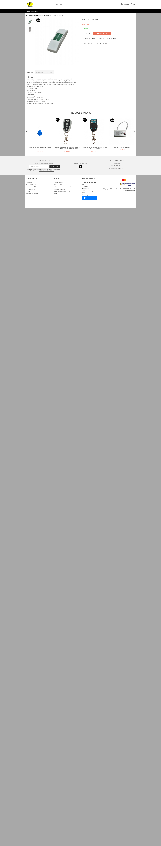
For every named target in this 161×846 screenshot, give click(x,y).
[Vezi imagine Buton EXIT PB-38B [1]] (30, 30)
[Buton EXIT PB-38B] (57, 41)
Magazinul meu (32, 179)
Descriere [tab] (30, 72)
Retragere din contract (32, 193)
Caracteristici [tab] (39, 72)
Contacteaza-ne (90, 198)
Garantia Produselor (59, 189)
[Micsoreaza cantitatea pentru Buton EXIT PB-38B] (83, 33)
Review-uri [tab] (49, 72)
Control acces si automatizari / (43, 15)
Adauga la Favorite (88, 43)
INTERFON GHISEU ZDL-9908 (121, 147)
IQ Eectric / (29, 15)
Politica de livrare (30, 189)
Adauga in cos (102, 33)
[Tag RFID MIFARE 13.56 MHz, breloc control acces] (39, 131)
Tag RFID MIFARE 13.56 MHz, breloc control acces (40, 148)
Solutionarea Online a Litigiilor (62, 191)
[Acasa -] (35, 4)
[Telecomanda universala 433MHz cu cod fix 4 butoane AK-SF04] (94, 131)
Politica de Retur (58, 185)
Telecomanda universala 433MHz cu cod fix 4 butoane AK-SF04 (94, 148)
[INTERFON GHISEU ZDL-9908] (121, 131)
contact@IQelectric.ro (118, 168)
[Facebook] (80, 166)
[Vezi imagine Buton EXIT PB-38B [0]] (30, 22)
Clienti (56, 179)
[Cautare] (86, 4)
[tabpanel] (57, 41)
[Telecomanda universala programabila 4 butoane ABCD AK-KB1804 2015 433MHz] (67, 131)
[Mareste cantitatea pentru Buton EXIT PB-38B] (89, 33)
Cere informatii (102, 43)
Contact (28, 191)
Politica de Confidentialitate (46, 171)
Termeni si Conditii (31, 185)
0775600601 (117, 165)
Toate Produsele (32, 11)
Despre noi (29, 182)
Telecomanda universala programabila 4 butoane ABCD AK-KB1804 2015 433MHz (67, 148)
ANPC (55, 193)
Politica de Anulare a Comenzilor (63, 187)
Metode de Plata (58, 182)
